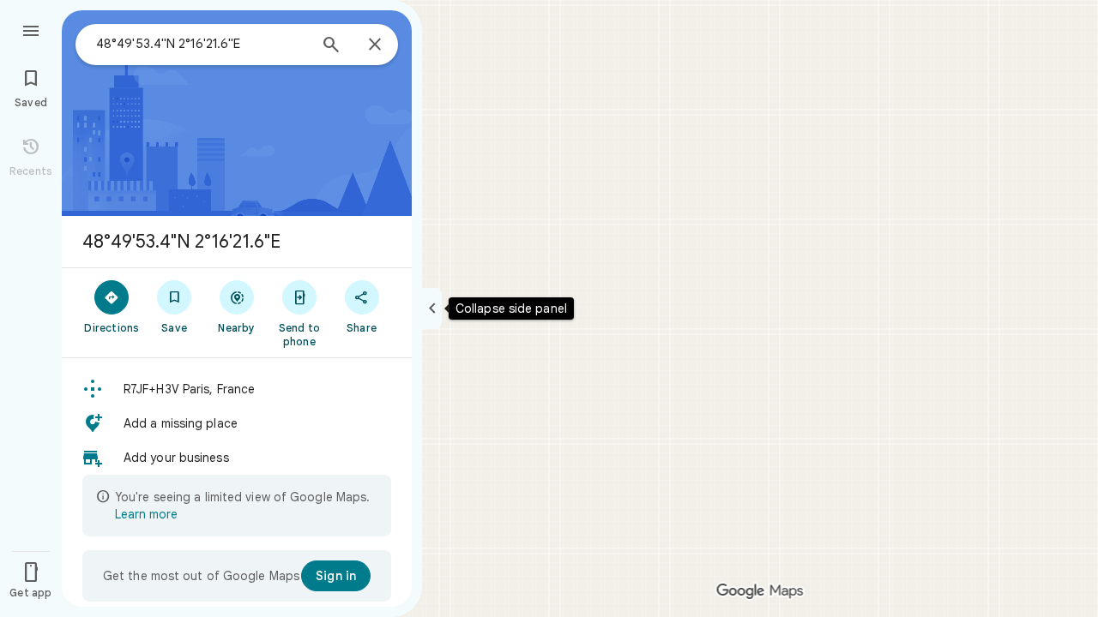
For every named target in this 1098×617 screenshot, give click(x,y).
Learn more (146, 514)
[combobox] (201, 43)
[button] (237, 389)
